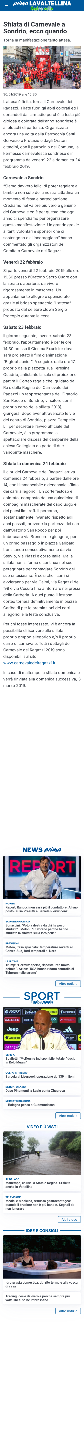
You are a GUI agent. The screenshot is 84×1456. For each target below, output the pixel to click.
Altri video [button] (69, 1219)
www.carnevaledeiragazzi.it (29, 662)
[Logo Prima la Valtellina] (42, 6)
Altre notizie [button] (68, 984)
